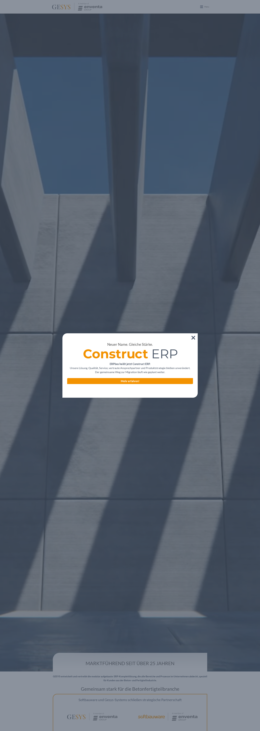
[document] (130, 365)
